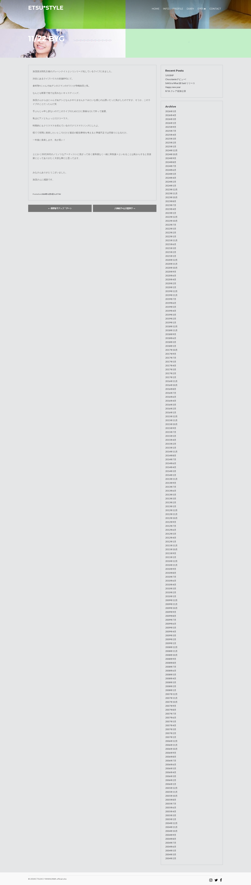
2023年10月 (171, 197)
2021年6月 (170, 244)
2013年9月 (170, 483)
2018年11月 (171, 330)
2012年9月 (170, 522)
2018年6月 (170, 338)
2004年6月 (170, 846)
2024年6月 (170, 170)
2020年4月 (170, 279)
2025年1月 (170, 146)
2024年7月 (170, 166)
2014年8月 (170, 455)
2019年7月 (170, 299)
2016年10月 (171, 385)
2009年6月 (170, 623)
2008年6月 (170, 670)
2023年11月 (171, 193)
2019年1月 (170, 322)
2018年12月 (171, 326)
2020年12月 (171, 260)
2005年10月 (171, 795)
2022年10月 (171, 220)
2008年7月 (170, 666)
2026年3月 (170, 119)
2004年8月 (170, 838)
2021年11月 (171, 240)
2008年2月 (170, 686)
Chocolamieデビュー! (175, 79)
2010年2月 (170, 592)
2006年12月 (171, 741)
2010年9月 (170, 569)
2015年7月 (170, 432)
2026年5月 (170, 111)
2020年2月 (170, 283)
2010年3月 (170, 588)
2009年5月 (170, 627)
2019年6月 (170, 303)
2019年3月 (170, 314)
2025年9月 (170, 127)
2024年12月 (171, 150)
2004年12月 (171, 823)
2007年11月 (171, 698)
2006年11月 (171, 745)
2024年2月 (170, 181)
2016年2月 (170, 408)
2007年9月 (170, 705)
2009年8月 (170, 616)
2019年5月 (170, 307)
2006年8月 (170, 756)
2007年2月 (170, 733)
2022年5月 (170, 228)
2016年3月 (170, 404)
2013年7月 (170, 486)
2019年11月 (171, 295)
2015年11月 (171, 420)
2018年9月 (170, 334)
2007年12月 (171, 694)
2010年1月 (170, 596)
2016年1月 (170, 412)
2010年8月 (170, 573)
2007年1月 (170, 737)
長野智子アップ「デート (60, 208)
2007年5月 (170, 721)
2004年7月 (170, 842)
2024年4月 (170, 177)
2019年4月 (170, 310)
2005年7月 (170, 803)
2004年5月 (170, 850)
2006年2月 (170, 780)
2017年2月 (170, 373)
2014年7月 (170, 459)
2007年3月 (170, 729)
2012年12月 (171, 510)
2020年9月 (170, 271)
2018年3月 (170, 342)
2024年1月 (170, 185)
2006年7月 (170, 760)
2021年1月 (170, 256)
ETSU (58, 194)
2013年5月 (170, 494)
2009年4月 (170, 631)
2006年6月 (170, 764)
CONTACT (215, 8)
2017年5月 (170, 361)
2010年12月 (171, 561)
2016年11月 (171, 381)
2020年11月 (171, 264)
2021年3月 (170, 248)
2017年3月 (170, 369)
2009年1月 (170, 643)
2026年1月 (170, 123)
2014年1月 (170, 475)
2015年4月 (170, 440)
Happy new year (173, 87)
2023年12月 (171, 189)
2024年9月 (170, 158)
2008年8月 (170, 662)
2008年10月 (171, 655)
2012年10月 (171, 518)
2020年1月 (170, 287)
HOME (155, 8)
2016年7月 (170, 393)
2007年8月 (170, 709)
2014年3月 (170, 471)
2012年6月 (170, 529)
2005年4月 (170, 811)
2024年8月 (170, 162)
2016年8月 (170, 389)
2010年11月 (171, 565)
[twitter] (216, 879)
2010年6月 (170, 580)
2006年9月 (170, 752)
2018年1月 (170, 346)
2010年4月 (170, 584)
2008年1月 (170, 690)
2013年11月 (171, 479)
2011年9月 (170, 553)
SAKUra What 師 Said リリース (180, 83)
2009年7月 (170, 619)
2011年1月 (170, 557)
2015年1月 (170, 447)
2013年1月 (170, 506)
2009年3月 (170, 635)
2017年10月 (171, 350)
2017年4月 (170, 365)
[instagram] (210, 879)
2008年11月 (171, 651)
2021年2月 (170, 252)
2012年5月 (170, 533)
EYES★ (202, 8)
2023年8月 (170, 201)
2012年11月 (171, 514)
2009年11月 (171, 604)
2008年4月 (170, 678)
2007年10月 (171, 702)
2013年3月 (170, 498)
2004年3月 (170, 854)
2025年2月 (170, 142)
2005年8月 (170, 799)
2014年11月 (171, 451)
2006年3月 (170, 776)
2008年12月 (171, 647)
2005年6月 (170, 807)
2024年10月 (171, 154)
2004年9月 (170, 835)
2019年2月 (170, 318)
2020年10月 (171, 267)
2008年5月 (170, 674)
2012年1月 (170, 541)
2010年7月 (170, 576)
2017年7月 (170, 357)
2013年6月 (170, 490)
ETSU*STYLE (45, 7)
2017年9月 (170, 353)
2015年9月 (170, 428)
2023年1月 (170, 213)
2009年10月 (171, 608)
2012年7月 (170, 526)
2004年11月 (171, 827)
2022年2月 (170, 232)
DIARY (190, 8)
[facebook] (221, 879)
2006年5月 (170, 768)
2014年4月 (170, 467)
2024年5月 (170, 174)
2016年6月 (170, 396)
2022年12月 (171, 217)
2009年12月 (171, 600)
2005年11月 (171, 792)
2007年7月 (170, 713)
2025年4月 (170, 134)
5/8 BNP (169, 75)
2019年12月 (171, 291)
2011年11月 (171, 545)
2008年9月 (170, 659)
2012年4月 (170, 537)
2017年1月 (170, 377)
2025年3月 (170, 138)
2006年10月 (171, 749)
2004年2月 (170, 858)
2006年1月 (170, 784)
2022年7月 (170, 224)
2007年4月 (170, 725)
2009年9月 (170, 612)
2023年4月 (170, 209)
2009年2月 (170, 639)
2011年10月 (171, 549)
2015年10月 (171, 424)
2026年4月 (170, 115)
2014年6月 (170, 463)
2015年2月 (170, 443)
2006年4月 (170, 772)
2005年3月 (170, 815)
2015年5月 (170, 436)
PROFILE (178, 8)
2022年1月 (170, 236)
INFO (166, 8)
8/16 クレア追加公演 (175, 91)
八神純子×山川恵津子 (124, 208)
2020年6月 (170, 275)
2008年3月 (170, 682)
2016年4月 (170, 400)
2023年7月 (170, 205)
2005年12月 (171, 788)
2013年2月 (170, 502)
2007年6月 (170, 717)
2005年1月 (170, 819)
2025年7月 (170, 131)
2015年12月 (171, 416)
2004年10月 (171, 831)
